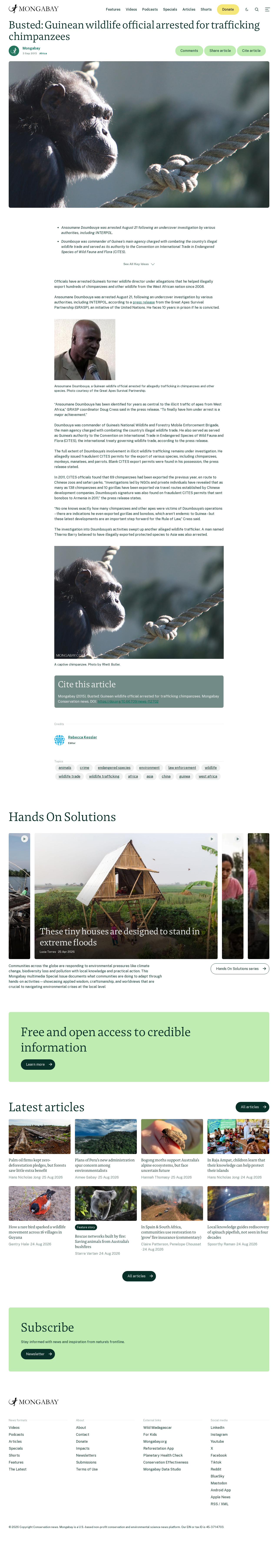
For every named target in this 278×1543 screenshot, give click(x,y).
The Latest (17, 1469)
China (166, 776)
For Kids (150, 1435)
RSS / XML (219, 1504)
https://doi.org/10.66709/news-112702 (128, 701)
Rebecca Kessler (82, 737)
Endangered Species (114, 768)
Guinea (184, 776)
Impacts (82, 1448)
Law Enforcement (182, 768)
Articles (188, 9)
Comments (189, 51)
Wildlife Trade (69, 776)
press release (144, 302)
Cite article (251, 51)
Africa (43, 53)
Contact (82, 1435)
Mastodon (219, 1483)
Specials (170, 9)
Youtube (217, 1441)
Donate (228, 9)
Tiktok (216, 1462)
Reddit (216, 1469)
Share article (220, 51)
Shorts (206, 9)
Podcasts (150, 9)
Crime (84, 768)
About (81, 1428)
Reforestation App (158, 1448)
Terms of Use (87, 1469)
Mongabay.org (155, 1441)
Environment (149, 768)
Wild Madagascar (157, 1428)
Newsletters (86, 1455)
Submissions (86, 1462)
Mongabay (31, 48)
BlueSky (217, 1476)
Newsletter (35, 1354)
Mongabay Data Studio (162, 1469)
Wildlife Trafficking (104, 776)
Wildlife (211, 768)
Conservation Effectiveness (165, 1462)
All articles (250, 1107)
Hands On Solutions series (237, 969)
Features (113, 9)
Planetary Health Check (163, 1455)
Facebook (219, 1455)
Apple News (220, 1497)
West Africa (208, 776)
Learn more (35, 1064)
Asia (150, 776)
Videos (131, 9)
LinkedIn (217, 1428)
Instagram (219, 1435)
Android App (221, 1490)
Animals (65, 768)
